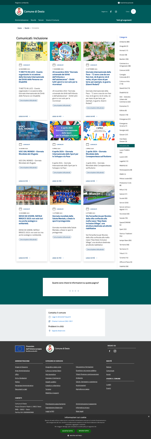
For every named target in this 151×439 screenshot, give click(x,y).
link (95, 426)
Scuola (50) (123, 198)
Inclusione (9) (124, 145)
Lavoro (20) (123, 157)
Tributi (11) (123, 253)
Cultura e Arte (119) (125, 82)
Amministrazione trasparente (86, 404)
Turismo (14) (124, 257)
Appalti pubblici (51, 382)
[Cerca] (133, 11)
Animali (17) (124, 50)
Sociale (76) (124, 218)
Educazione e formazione (84, 367)
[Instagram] (115, 11)
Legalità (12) (124, 161)
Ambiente (79, 378)
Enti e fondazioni (21, 378)
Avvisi (108, 374)
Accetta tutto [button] (67, 431)
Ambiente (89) (124, 42)
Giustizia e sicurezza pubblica (86, 370)
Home (20, 28)
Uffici (17, 374)
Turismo (48, 389)
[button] (75, 435)
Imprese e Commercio (53, 378)
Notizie (108, 367)
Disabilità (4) (124, 92)
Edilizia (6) (123, 110)
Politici (17, 382)
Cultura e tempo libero (53, 370)
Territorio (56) (124, 244)
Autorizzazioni (81, 385)
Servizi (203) (124, 202)
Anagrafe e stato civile (53, 367)
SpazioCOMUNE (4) (125, 223)
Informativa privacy (82, 407)
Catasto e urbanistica (53, 385)
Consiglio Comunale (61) (125, 75)
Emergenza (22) (125, 119)
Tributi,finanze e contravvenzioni (87, 374)
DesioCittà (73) (125, 88)
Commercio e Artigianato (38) (125, 64)
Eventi (108, 388)
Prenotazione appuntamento (55, 404)
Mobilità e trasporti (52, 393)
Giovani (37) (124, 134)
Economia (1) (124, 106)
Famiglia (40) (124, 130)
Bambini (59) (124, 59)
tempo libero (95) (125, 240)
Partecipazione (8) (126, 170)
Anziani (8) (123, 55)
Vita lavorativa (51, 374)
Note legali (79, 411)
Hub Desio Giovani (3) (123, 140)
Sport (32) (123, 229)
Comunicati (26, 65)
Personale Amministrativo (24, 385)
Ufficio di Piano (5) (126, 262)
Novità (27, 28)
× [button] (148, 416)
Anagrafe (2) (124, 46)
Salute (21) (123, 194)
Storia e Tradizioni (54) (126, 234)
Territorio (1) (124, 249)
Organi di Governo (21, 367)
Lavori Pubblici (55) (125, 151)
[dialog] (75, 426)
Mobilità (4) (123, 165)
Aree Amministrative (22, 370)
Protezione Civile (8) (125, 184)
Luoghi (108, 384)
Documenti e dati (21, 389)
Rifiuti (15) (123, 189)
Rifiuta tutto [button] (84, 431)
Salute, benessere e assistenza (86, 381)
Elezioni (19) (124, 115)
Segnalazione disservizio (54, 407)
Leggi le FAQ (50, 411)
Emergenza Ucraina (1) (123, 124)
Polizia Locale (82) (126, 178)
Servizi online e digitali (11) (125, 208)
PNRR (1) (123, 174)
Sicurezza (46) (124, 213)
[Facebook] (110, 11)
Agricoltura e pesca (82, 389)
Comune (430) (124, 70)
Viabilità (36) (124, 266)
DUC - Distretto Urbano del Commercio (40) (125, 99)
